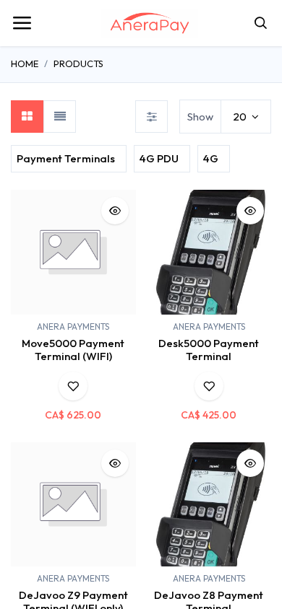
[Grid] (27, 116)
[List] (59, 116)
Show (200, 116)
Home (24, 63)
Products (78, 63)
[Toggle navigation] (22, 23)
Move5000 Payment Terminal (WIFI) (73, 349)
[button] (115, 210)
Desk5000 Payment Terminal (208, 349)
